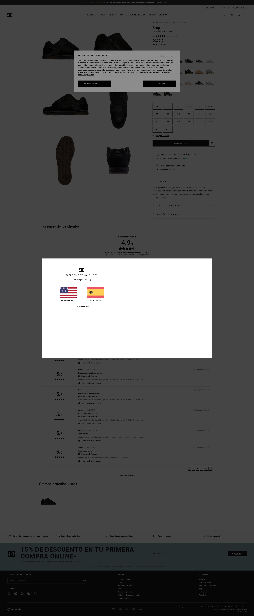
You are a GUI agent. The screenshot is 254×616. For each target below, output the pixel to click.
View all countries (82, 306)
